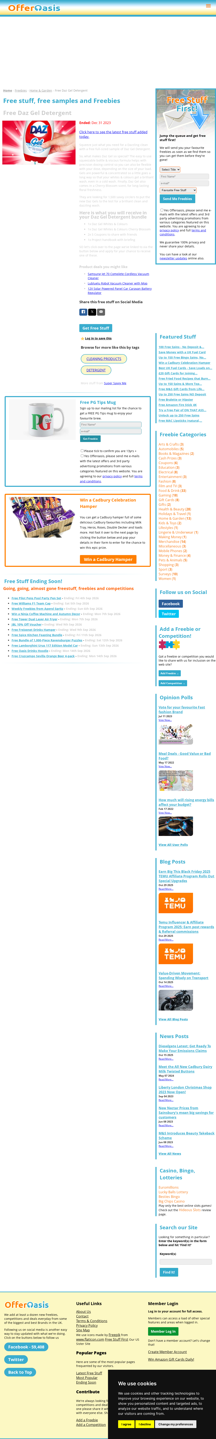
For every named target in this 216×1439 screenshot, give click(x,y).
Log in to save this (98, 338)
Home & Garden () (175, 518)
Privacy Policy (87, 1325)
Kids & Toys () (170, 523)
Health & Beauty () (175, 509)
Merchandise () (172, 541)
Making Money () (172, 537)
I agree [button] (126, 1424)
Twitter (169, 613)
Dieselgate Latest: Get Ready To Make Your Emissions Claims (185, 1048)
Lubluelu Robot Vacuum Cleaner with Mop (117, 283)
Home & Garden (41, 90)
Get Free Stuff (95, 328)
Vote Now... (165, 720)
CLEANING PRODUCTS (103, 358)
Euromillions (169, 1187)
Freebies (21, 90)
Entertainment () (173, 476)
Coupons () (168, 463)
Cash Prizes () (170, 458)
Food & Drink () (172, 490)
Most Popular (87, 1377)
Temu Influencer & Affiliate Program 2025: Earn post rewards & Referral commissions (186, 927)
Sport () (165, 569)
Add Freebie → (170, 673)
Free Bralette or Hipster (176, 400)
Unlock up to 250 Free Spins (179, 415)
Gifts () (165, 504)
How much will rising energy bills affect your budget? (186, 802)
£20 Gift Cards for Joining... (178, 373)
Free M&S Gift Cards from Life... (181, 389)
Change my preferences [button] (175, 1424)
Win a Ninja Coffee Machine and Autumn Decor (46, 614)
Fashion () (167, 481)
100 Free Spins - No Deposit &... (181, 347)
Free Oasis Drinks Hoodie (30, 651)
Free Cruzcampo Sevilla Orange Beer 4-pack (43, 656)
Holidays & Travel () (175, 513)
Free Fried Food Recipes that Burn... (185, 378)
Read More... (166, 889)
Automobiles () (171, 449)
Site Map (83, 1330)
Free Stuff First (116, 1339)
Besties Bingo (169, 1196)
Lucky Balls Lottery (173, 1192)
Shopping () (169, 564)
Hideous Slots (190, 1210)
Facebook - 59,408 (26, 1347)
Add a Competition (91, 1424)
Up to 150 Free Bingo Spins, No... (182, 357)
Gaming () (168, 495)
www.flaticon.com (90, 1339)
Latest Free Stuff (89, 1373)
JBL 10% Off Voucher (27, 624)
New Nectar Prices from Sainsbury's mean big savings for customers (186, 1113)
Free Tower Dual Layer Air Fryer (34, 619)
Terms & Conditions (91, 1321)
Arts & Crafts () (171, 444)
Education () (169, 467)
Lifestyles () (168, 527)
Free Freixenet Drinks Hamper (33, 630)
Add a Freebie (87, 1420)
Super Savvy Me (115, 383)
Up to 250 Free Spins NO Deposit (182, 394)
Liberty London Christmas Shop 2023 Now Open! (185, 1089)
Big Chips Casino (172, 1201)
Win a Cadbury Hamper (108, 559)
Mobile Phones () (173, 551)
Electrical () (168, 472)
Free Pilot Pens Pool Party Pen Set (36, 598)
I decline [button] (145, 1424)
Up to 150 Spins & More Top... (180, 384)
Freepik (114, 1334)
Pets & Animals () (173, 560)
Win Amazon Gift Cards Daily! (171, 1359)
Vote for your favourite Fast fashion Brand (182, 709)
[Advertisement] (108, 52)
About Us (83, 1311)
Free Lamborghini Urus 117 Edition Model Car (45, 645)
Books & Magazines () (176, 453)
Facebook (171, 603)
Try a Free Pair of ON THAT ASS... (182, 410)
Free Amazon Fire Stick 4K (178, 405)
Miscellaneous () (172, 546)
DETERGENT (96, 370)
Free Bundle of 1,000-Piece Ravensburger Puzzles (47, 640)
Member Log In (163, 1331)
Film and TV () (170, 486)
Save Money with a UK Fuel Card (182, 352)
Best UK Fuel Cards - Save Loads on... (185, 368)
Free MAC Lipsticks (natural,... (180, 421)
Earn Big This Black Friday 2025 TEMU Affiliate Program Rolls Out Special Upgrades (186, 876)
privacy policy (112, 476)
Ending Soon (86, 1382)
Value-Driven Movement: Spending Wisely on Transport (183, 975)
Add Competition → (173, 683)
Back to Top (20, 1372)
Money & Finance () (175, 555)
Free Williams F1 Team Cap (31, 603)
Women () (167, 578)
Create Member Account (167, 1352)
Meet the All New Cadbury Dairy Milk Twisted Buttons (185, 1069)
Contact (82, 1316)
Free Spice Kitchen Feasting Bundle (37, 635)
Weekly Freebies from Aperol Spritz (37, 609)
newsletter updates (173, 258)
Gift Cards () (169, 500)
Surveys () (168, 574)
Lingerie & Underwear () (178, 532)
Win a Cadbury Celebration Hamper (184, 363)
